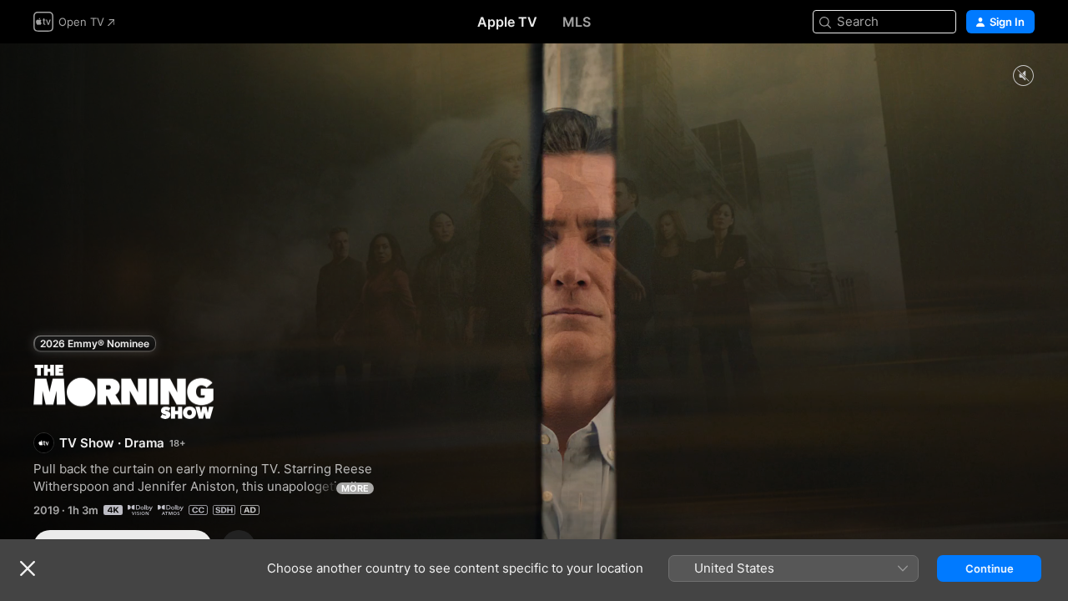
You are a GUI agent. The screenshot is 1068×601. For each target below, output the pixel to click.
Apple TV (507, 21)
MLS (576, 21)
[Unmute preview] (1023, 76)
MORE (355, 488)
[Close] (27, 568)
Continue (989, 568)
